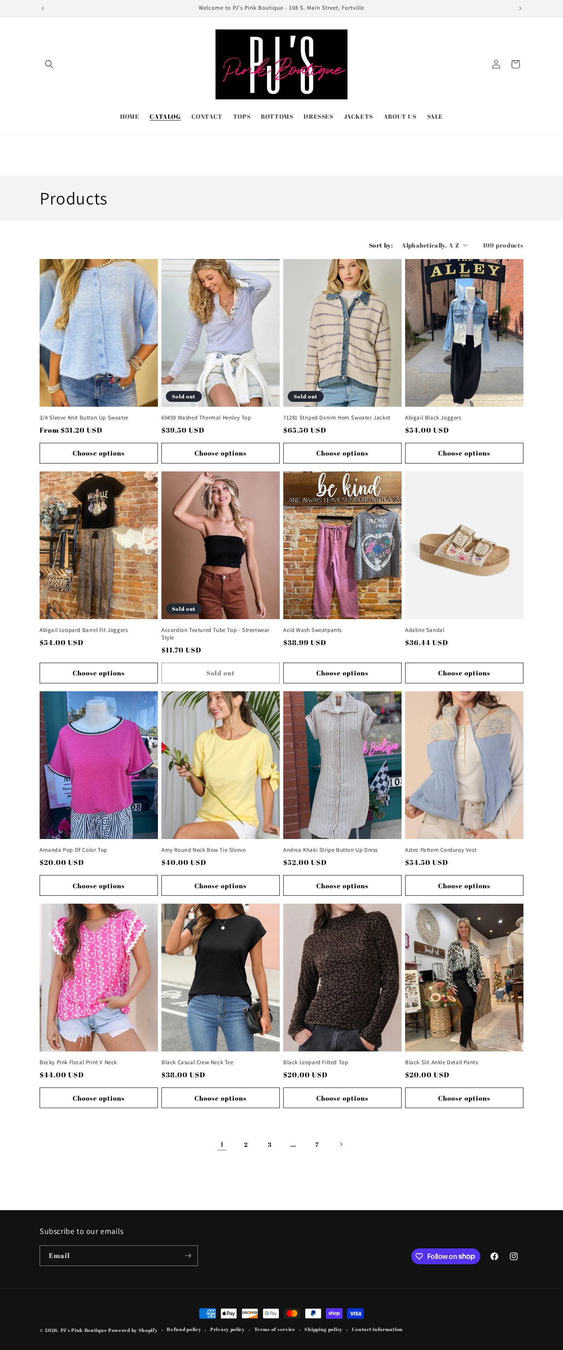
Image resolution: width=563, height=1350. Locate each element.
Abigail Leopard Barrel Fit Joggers (84, 630)
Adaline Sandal (424, 630)
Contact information (377, 1329)
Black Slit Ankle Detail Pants (441, 1062)
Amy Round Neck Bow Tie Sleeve (203, 850)
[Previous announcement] (42, 8)
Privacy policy (227, 1329)
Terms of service (275, 1329)
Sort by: (381, 245)
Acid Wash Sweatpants (312, 630)
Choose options (99, 453)
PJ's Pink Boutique (84, 1330)
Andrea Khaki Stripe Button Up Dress (330, 850)
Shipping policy (323, 1329)
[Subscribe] (187, 1255)
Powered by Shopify (133, 1330)
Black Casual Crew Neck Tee (197, 1062)
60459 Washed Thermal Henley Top (206, 417)
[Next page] (341, 1144)
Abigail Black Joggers (433, 417)
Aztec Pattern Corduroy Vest (440, 850)
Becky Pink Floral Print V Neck (78, 1062)
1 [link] (222, 1144)
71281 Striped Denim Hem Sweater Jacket (337, 417)
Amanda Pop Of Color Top (73, 850)
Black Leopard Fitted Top (315, 1062)
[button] (49, 64)
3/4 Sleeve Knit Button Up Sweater (84, 417)
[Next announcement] (520, 8)
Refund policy (184, 1329)
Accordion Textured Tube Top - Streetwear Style (215, 634)
